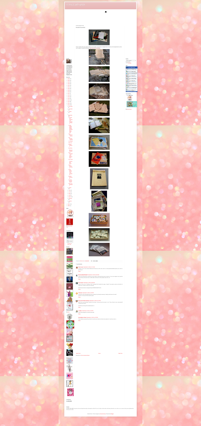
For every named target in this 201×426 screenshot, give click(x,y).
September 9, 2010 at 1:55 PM (88, 292)
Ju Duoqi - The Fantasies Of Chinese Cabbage (70, 120)
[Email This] (93, 260)
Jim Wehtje (70, 141)
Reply (79, 271)
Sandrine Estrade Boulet (70, 180)
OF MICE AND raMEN (75, 4)
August (70, 187)
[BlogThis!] (94, 260)
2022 (69, 85)
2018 (69, 91)
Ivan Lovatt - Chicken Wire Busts (70, 161)
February (70, 198)
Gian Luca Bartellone (70, 184)
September (70, 115)
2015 (69, 96)
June (70, 191)
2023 (69, 83)
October (70, 111)
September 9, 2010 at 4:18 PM (87, 310)
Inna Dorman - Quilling (70, 138)
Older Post (120, 353)
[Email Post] (91, 260)
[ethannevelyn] (69, 227)
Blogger (112, 413)
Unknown (80, 292)
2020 (69, 88)
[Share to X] (95, 260)
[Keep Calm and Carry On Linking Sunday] (69, 224)
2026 (69, 78)
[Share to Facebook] (96, 260)
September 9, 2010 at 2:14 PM (95, 300)
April (70, 195)
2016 (69, 95)
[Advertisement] (99, 344)
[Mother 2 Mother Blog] (70, 217)
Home (99, 353)
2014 (69, 98)
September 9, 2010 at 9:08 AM (89, 282)
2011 (69, 103)
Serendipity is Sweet (82, 317)
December (70, 106)
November (70, 108)
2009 (69, 204)
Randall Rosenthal (70, 177)
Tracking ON (134, 91)
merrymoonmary (103, 413)
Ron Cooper (80, 282)
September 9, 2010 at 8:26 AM (93, 274)
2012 (69, 101)
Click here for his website (95, 48)
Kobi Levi (70, 142)
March (70, 196)
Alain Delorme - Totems (70, 134)
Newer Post (78, 353)
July (69, 190)
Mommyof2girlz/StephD (83, 274)
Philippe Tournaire (70, 145)
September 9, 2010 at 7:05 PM (92, 317)
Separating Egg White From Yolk (130, 69)
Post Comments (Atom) (85, 355)
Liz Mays (80, 310)
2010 (69, 104)
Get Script (128, 91)
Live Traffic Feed (131, 67)
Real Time (131, 91)
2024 (69, 82)
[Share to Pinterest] (97, 260)
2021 (69, 86)
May (69, 193)
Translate (129, 63)
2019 (69, 90)
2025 (69, 80)
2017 (69, 93)
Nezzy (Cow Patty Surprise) (83, 300)
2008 (69, 205)
